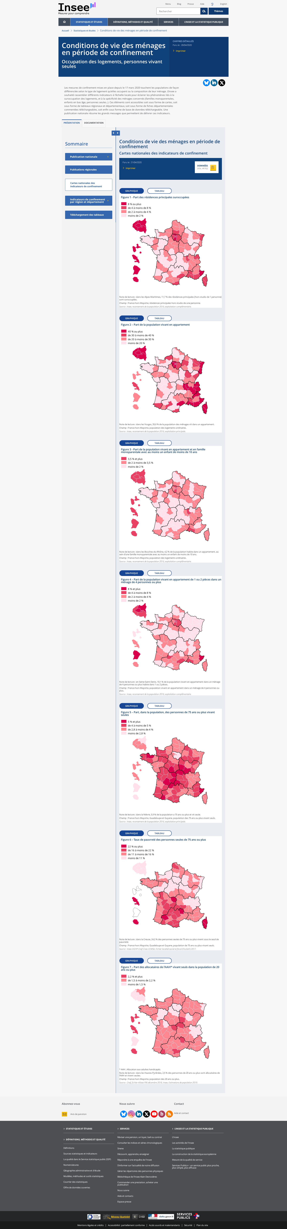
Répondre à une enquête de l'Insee (134, 1159)
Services (168, 21)
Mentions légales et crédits (90, 1225)
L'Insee (175, 1137)
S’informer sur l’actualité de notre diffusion (138, 1165)
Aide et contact (181, 1113)
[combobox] (192, 11)
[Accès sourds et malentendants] (212, 5)
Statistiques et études (89, 21)
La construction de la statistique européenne (194, 1154)
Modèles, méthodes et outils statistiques (83, 1176)
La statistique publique (183, 1148)
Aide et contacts (125, 1195)
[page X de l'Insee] (146, 1114)
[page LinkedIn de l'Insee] (139, 1114)
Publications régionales (83, 169)
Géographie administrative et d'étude (81, 1170)
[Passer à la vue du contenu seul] (114, 133)
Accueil (65, 30)
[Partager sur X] (222, 83)
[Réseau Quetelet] (117, 1219)
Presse (191, 3)
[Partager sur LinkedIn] (214, 83)
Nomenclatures (71, 1164)
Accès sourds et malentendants (164, 1225)
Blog (179, 3)
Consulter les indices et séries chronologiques (139, 1142)
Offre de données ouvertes (76, 1187)
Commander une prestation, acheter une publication (137, 1183)
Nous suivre (123, 1190)
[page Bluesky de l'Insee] (123, 1114)
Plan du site (202, 1225)
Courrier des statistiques (75, 1181)
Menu (168, 3)
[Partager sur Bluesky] (206, 82)
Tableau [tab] (159, 190)
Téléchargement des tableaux (87, 214)
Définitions (68, 1147)
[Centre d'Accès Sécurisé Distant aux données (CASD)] (139, 1219)
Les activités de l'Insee (183, 1142)
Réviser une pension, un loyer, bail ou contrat (139, 1137)
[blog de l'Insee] (161, 1114)
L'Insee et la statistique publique (203, 21)
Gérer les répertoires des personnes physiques (140, 1171)
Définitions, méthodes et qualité (133, 21)
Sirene (120, 1148)
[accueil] (64, 22)
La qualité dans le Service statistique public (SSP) (87, 1159)
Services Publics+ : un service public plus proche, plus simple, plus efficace (195, 1166)
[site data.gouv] (161, 1219)
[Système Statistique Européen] (94, 1219)
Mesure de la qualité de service (187, 1159)
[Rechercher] (204, 11)
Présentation (72, 122)
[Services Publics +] (188, 1219)
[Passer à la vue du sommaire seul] (118, 133)
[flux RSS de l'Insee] (169, 1114)
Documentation (94, 122)
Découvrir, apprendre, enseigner (133, 1154)
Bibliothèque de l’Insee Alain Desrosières (137, 1176)
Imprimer (181, 50)
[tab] (72, 123)
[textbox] (178, 11)
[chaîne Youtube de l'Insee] (154, 1114)
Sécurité (188, 1225)
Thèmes (218, 11)
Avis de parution (78, 1114)
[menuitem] (64, 22)
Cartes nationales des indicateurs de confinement (86, 184)
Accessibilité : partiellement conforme (126, 1225)
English (223, 3)
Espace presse (124, 1201)
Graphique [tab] (131, 190)
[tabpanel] (170, 251)
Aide (202, 3)
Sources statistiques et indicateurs (80, 1153)
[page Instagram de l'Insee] (131, 1114)
